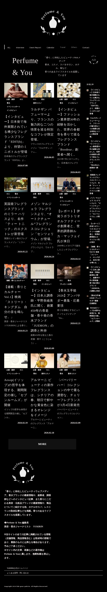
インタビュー (12, 110)
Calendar (50, 47)
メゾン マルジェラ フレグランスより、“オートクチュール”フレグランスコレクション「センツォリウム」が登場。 (95, 208)
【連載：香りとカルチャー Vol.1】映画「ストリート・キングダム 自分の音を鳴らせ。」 (15, 302)
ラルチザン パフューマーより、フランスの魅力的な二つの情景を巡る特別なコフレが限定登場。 (42, 124)
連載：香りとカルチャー (15, 280)
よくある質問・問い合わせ (18, 573)
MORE (42, 444)
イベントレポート (13, 107)
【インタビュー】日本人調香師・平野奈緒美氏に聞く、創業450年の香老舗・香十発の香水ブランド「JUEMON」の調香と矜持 (42, 310)
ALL (9, 47)
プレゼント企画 (65, 284)
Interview (20, 47)
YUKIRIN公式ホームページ (17, 568)
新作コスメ (37, 103)
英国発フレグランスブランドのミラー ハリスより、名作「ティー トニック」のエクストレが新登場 (15, 219)
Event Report (35, 47)
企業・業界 (10, 99)
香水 (8, 103)
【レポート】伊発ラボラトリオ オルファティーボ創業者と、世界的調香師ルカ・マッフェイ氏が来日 (68, 226)
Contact (85, 47)
